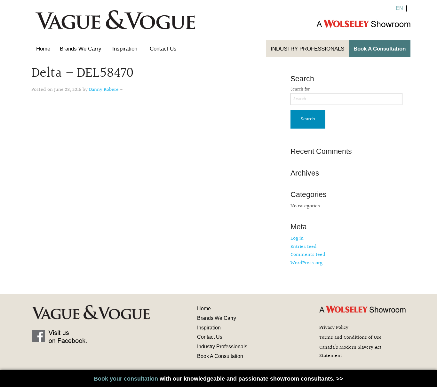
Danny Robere (104, 90)
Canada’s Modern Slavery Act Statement (350, 352)
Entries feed (303, 247)
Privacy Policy (333, 328)
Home (43, 49)
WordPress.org (306, 263)
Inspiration (124, 49)
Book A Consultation (380, 49)
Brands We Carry (80, 49)
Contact (163, 49)
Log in (297, 238)
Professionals (307, 49)
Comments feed (307, 255)
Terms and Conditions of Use (350, 338)
